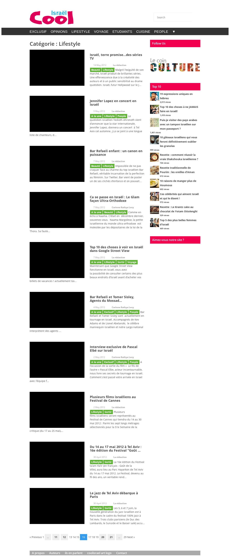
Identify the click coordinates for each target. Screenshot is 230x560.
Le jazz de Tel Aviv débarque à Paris (114, 495)
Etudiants (122, 31)
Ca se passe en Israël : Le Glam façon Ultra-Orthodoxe (114, 199)
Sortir (121, 262)
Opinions (59, 31)
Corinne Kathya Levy (123, 207)
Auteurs (54, 553)
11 (55, 537)
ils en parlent (73, 553)
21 (111, 537)
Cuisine (143, 31)
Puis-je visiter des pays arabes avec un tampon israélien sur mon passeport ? (178, 124)
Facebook (177, 7)
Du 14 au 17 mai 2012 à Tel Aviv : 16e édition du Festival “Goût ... (115, 449)
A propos (38, 553)
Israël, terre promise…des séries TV (116, 57)
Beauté (95, 69)
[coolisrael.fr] (52, 17)
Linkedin (186, 7)
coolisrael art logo (99, 553)
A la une (96, 116)
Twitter (167, 7)
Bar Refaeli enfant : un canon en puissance (116, 153)
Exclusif (38, 31)
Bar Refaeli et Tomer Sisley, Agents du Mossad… (112, 299)
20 (102, 537)
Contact (158, 7)
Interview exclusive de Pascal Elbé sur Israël (113, 349)
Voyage (101, 31)
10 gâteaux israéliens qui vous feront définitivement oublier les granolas (178, 142)
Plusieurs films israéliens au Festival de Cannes (113, 399)
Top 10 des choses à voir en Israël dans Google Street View (116, 249)
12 (64, 537)
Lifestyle (81, 31)
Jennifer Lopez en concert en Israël (113, 103)
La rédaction (119, 65)
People (161, 31)
